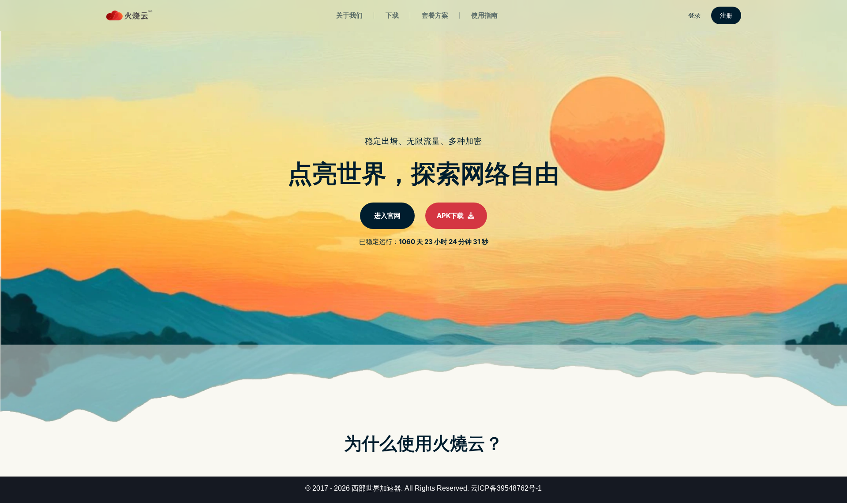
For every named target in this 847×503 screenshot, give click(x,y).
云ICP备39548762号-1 (506, 488)
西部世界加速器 (376, 488)
